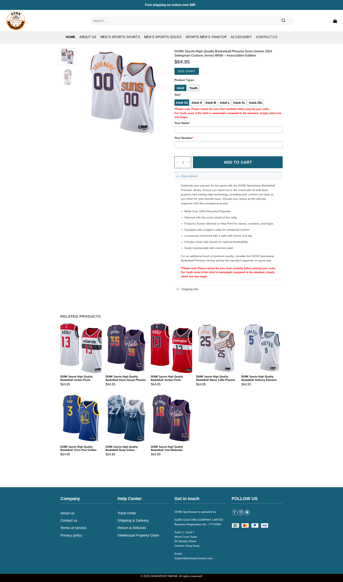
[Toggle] (177, 176)
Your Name (182, 123)
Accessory (241, 37)
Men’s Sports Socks (163, 37)
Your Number (183, 137)
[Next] (161, 93)
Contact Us (266, 37)
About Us (87, 37)
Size (177, 94)
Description (189, 176)
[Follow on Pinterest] (247, 512)
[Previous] (85, 93)
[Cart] (335, 20)
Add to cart (238, 162)
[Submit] (283, 21)
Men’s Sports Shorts (120, 37)
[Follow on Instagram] (241, 512)
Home (70, 37)
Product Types (184, 80)
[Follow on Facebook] (235, 512)
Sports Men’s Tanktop (206, 37)
